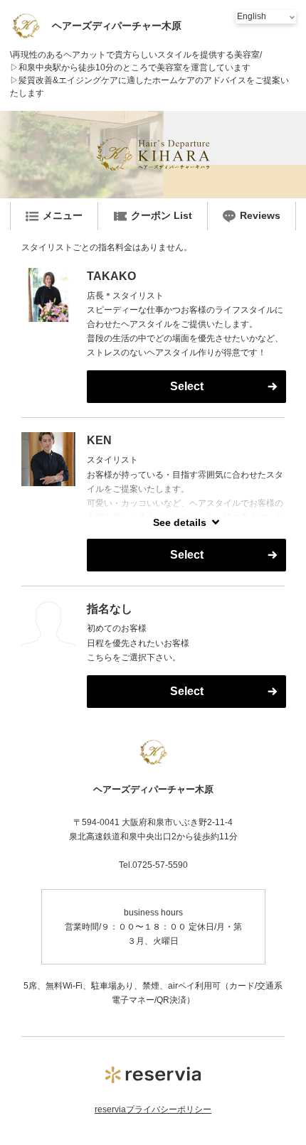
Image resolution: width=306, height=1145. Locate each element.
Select (187, 386)
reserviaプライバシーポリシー (153, 1109)
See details (179, 522)
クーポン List (161, 215)
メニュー (63, 215)
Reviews (260, 215)
